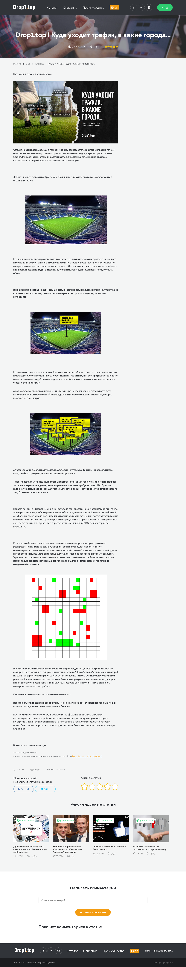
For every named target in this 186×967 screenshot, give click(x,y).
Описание (70, 8)
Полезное (39, 64)
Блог (114, 8)
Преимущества (93, 8)
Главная (17, 64)
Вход (165, 8)
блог (28, 64)
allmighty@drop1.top (163, 963)
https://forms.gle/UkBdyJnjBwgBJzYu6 (87, 756)
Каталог (52, 8)
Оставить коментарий (93, 913)
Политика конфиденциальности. (158, 951)
